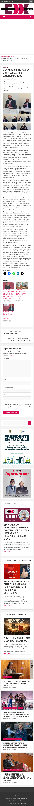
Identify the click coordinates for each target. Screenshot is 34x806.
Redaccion (15, 79)
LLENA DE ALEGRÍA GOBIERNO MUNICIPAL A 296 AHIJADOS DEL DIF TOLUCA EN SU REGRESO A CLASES (16, 714)
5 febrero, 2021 (7, 79)
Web (4, 395)
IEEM (10, 677)
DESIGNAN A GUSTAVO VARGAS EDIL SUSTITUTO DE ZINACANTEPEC (19, 340)
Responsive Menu (31, 1)
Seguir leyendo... (8, 551)
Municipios (12, 739)
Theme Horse (19, 801)
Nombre (5, 379)
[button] (11, 103)
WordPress (22, 803)
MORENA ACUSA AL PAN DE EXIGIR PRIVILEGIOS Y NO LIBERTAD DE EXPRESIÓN (8, 315)
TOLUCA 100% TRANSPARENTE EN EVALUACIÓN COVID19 (14, 332)
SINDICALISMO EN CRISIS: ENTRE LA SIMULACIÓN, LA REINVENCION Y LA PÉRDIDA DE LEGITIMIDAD (17, 587)
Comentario (6, 359)
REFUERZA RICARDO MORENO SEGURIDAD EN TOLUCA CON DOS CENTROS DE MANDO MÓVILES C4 (15, 745)
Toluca (20, 708)
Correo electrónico (8, 387)
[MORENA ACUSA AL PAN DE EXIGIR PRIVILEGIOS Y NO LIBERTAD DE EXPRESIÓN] (8, 307)
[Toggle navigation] (3, 17)
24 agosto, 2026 (7, 687)
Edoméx (5, 677)
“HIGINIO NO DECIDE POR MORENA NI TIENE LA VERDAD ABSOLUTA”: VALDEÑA (21, 293)
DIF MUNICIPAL (7, 708)
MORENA (5, 67)
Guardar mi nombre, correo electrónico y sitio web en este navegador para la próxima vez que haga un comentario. (17, 406)
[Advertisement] (17, 37)
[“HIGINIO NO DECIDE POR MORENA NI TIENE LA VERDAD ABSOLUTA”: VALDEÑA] (22, 285)
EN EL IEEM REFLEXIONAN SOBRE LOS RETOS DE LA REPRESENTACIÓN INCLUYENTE (16, 683)
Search (29, 423)
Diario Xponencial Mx (21, 798)
